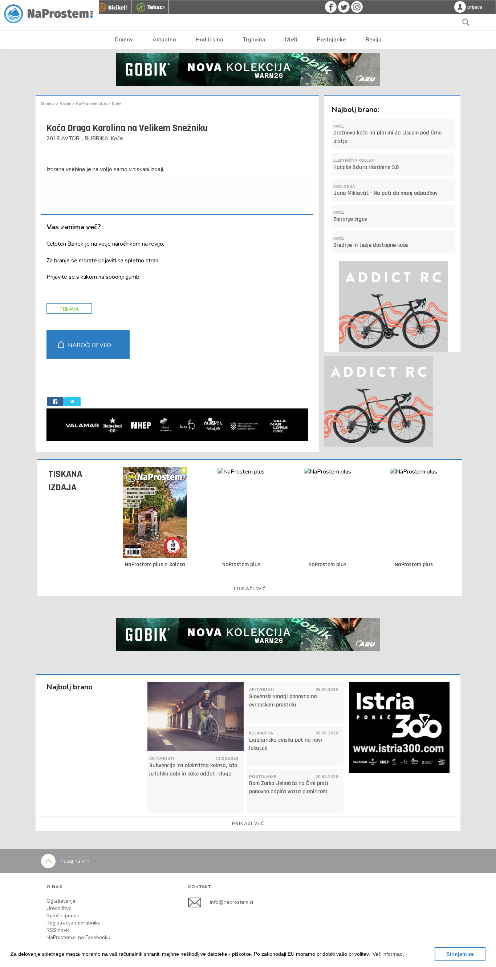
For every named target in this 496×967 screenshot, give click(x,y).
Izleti (291, 39)
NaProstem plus (92, 103)
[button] (388, 953)
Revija (374, 39)
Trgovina (254, 39)
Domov (124, 39)
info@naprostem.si (231, 901)
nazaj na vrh (74, 861)
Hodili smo (209, 39)
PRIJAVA (69, 309)
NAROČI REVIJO (89, 345)
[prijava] (460, 7)
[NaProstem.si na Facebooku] (199, 901)
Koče (116, 103)
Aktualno (164, 39)
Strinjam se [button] (460, 954)
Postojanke (331, 39)
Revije (66, 103)
